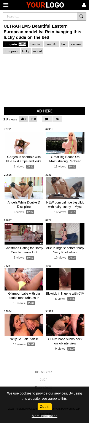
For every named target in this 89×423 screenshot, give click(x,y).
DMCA (43, 379)
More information (44, 416)
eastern (76, 44)
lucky (25, 51)
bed (64, 44)
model (37, 51)
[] (81, 16)
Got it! (44, 407)
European (11, 51)
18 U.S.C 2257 (43, 372)
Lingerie (15, 44)
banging (35, 44)
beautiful (51, 44)
